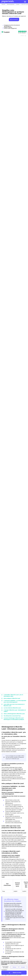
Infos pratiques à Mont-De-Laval (12, 698)
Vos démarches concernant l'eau (12, 715)
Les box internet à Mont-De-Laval (12, 707)
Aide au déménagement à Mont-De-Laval (14, 713)
